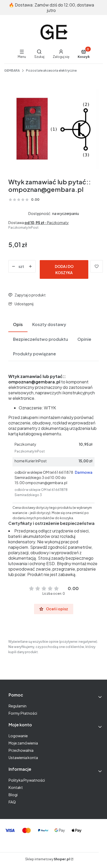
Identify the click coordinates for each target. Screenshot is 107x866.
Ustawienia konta (23, 757)
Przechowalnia (21, 750)
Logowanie (18, 735)
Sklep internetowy (47, 859)
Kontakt (16, 787)
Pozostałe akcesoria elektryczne (51, 70)
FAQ (12, 802)
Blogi (13, 794)
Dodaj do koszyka (64, 269)
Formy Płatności (23, 713)
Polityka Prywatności (27, 780)
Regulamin (17, 705)
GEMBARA (12, 70)
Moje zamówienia (23, 743)
